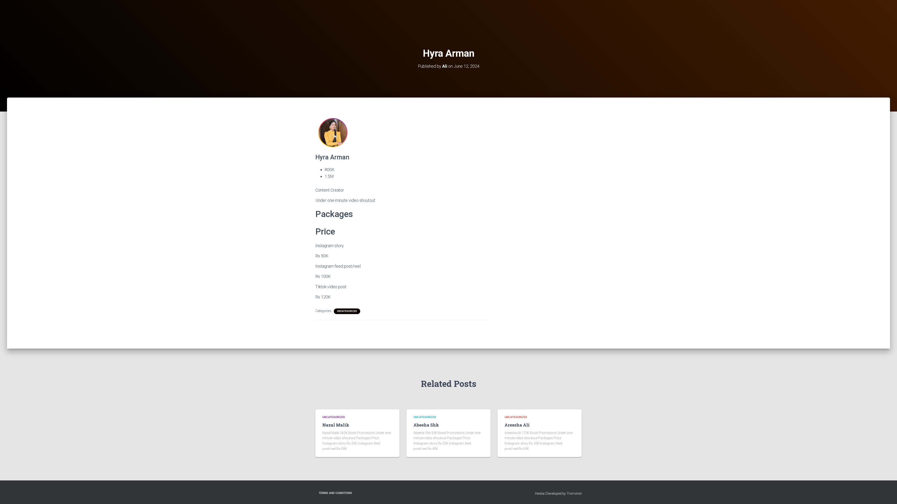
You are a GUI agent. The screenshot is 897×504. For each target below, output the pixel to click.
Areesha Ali (517, 425)
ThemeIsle (574, 493)
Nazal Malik (335, 425)
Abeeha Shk (426, 425)
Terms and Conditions (335, 493)
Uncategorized (347, 311)
